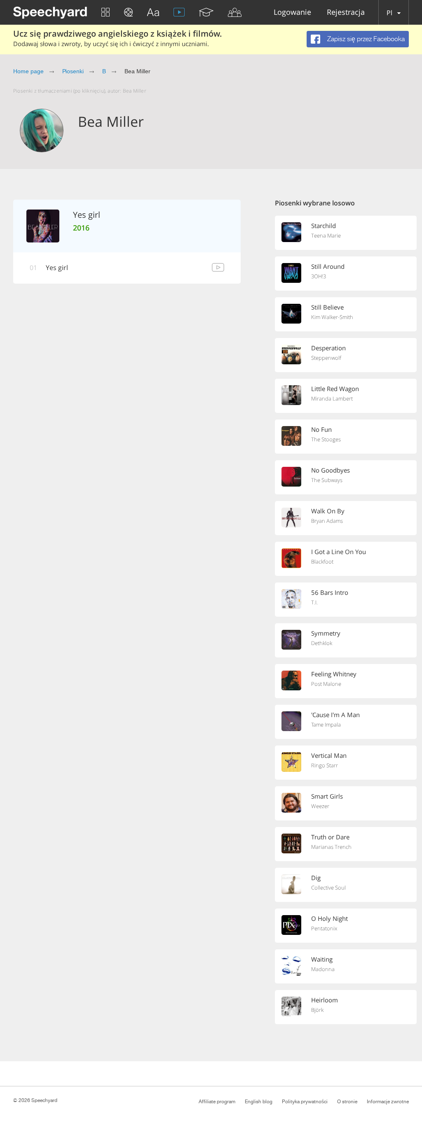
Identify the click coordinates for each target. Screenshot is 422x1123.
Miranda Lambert (332, 398)
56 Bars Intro (329, 592)
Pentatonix (324, 928)
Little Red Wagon (335, 388)
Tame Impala (326, 724)
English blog (258, 1101)
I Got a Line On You (338, 552)
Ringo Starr (324, 765)
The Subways (326, 480)
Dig (316, 878)
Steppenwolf (326, 357)
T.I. (314, 602)
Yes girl (57, 267)
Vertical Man (329, 755)
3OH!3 (318, 276)
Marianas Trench (331, 846)
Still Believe (327, 307)
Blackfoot (322, 561)
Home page (28, 71)
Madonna (323, 969)
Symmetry (325, 633)
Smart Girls (327, 796)
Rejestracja (346, 12)
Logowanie (292, 12)
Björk (317, 1009)
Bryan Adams (327, 520)
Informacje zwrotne (388, 1101)
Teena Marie (326, 235)
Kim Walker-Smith (332, 317)
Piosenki (73, 71)
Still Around (328, 266)
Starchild (323, 225)
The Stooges (326, 439)
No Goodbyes (330, 470)
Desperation (328, 348)
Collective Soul (328, 887)
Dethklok (321, 643)
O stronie (347, 1101)
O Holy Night (329, 918)
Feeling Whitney (333, 674)
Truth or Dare (330, 837)
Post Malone (326, 683)
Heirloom (324, 1000)
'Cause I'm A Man (335, 715)
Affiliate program (217, 1101)
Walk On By (328, 511)
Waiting (322, 959)
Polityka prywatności (305, 1101)
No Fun (321, 429)
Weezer (320, 806)
